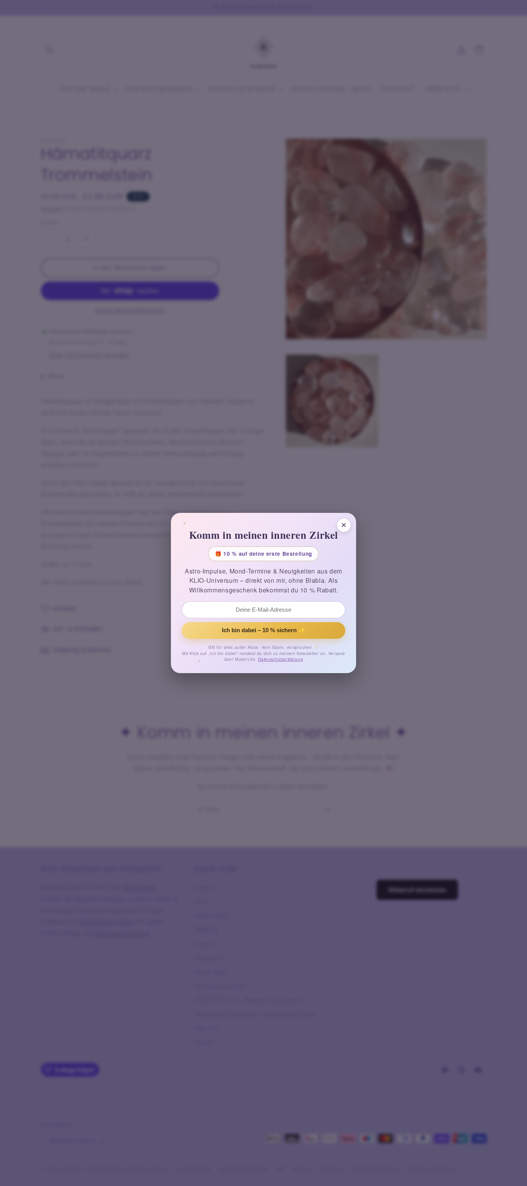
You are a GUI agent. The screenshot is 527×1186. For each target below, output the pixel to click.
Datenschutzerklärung (280, 659)
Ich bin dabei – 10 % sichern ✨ (263, 630)
